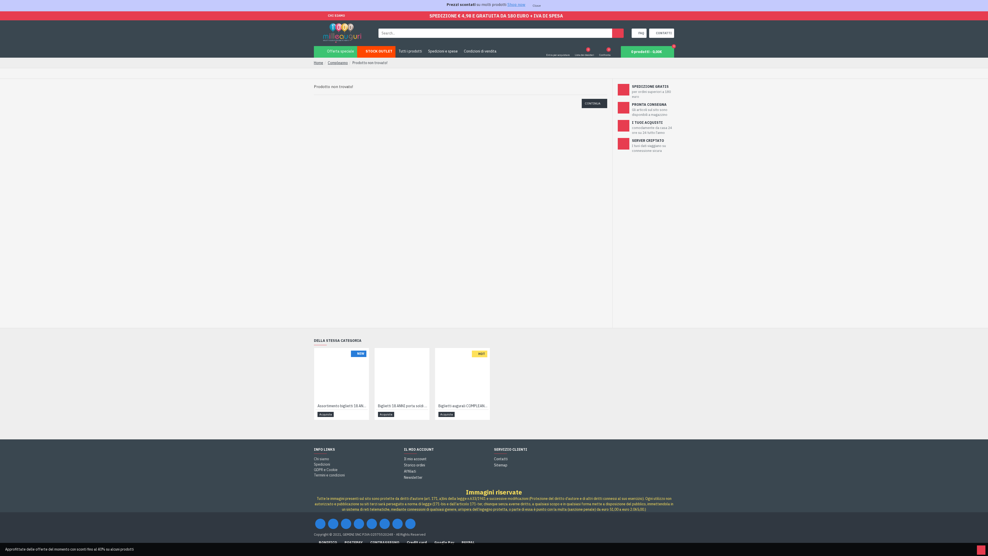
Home (318, 62)
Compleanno (338, 62)
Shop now (516, 4)
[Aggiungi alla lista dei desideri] (357, 414)
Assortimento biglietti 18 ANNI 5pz (342, 406)
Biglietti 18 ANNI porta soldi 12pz (403, 406)
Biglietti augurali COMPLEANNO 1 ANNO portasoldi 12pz (463, 406)
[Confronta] (363, 414)
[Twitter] (333, 524)
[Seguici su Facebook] (320, 524)
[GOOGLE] (346, 524)
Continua (593, 103)
